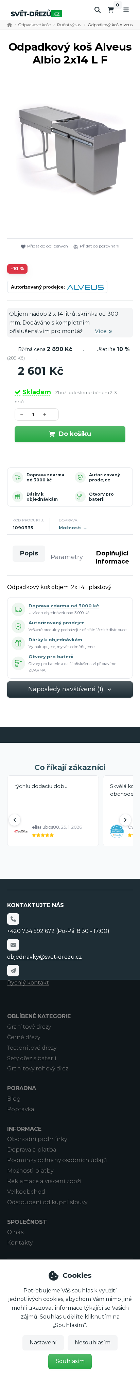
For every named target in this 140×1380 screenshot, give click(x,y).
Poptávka (20, 1109)
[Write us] (13, 970)
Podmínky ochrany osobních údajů (57, 1160)
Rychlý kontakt (28, 982)
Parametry (67, 557)
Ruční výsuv (69, 24)
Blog (14, 1099)
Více (101, 331)
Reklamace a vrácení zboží (44, 1181)
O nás (15, 1232)
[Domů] (36, 13)
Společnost (27, 1222)
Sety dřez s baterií (31, 1058)
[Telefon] (13, 919)
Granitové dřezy (29, 1027)
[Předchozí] (14, 820)
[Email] (13, 945)
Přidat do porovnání (99, 246)
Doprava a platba (31, 1149)
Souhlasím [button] (70, 1361)
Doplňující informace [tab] (112, 557)
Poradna (21, 1088)
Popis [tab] (29, 553)
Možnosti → (73, 527)
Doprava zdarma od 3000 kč (45, 477)
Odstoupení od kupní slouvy (47, 1202)
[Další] (125, 820)
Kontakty (20, 1242)
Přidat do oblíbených (47, 246)
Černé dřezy (23, 1037)
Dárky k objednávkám (42, 497)
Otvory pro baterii (101, 497)
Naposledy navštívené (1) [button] (65, 689)
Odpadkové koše (34, 24)
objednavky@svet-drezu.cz (44, 957)
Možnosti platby (30, 1170)
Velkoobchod (26, 1192)
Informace (24, 1129)
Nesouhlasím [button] (92, 1342)
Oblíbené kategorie (39, 1016)
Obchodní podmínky (37, 1139)
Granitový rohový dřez (37, 1068)
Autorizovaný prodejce (104, 477)
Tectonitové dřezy (31, 1048)
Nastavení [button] (43, 1342)
